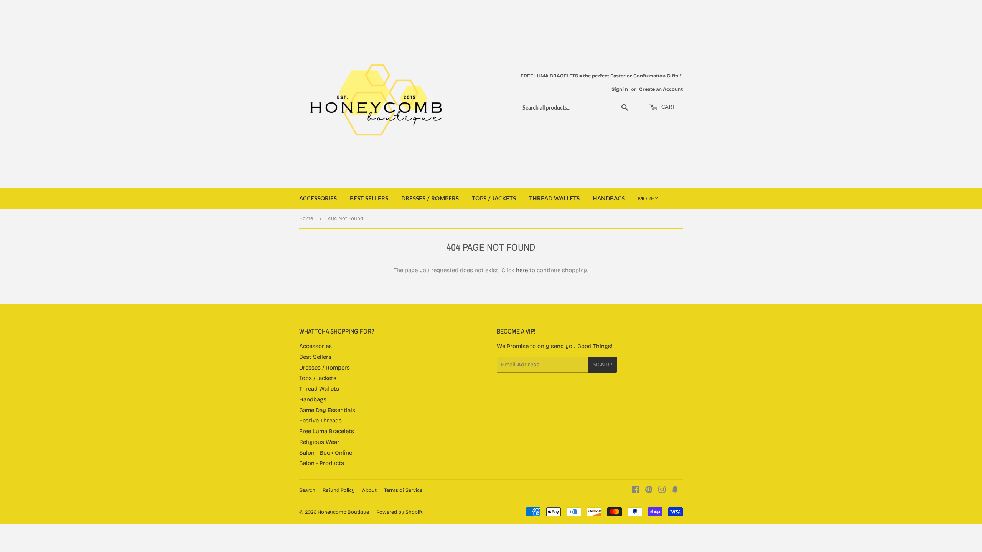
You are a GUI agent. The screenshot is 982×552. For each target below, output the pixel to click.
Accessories (318, 198)
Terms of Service (403, 490)
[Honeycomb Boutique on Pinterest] (649, 490)
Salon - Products (321, 463)
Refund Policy (339, 490)
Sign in (619, 89)
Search (307, 490)
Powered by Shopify (400, 512)
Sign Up (602, 365)
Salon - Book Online (325, 452)
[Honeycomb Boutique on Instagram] (662, 490)
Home (306, 218)
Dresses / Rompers (430, 198)
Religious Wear (319, 442)
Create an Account (661, 89)
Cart (667, 107)
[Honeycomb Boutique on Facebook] (635, 490)
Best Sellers (369, 198)
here (522, 270)
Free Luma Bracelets (326, 431)
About (369, 490)
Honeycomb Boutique (343, 512)
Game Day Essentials (327, 410)
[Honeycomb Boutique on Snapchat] (675, 490)
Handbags (609, 198)
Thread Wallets (554, 198)
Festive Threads (320, 420)
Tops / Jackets (494, 198)
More (646, 198)
